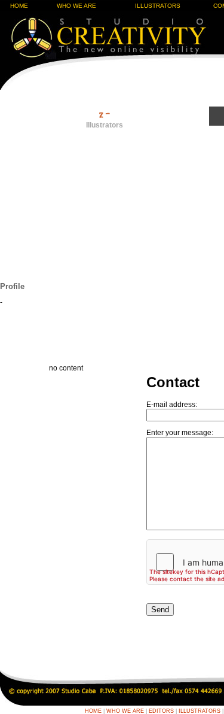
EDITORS (161, 711)
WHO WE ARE (76, 5)
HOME (19, 5)
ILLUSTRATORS (157, 5)
